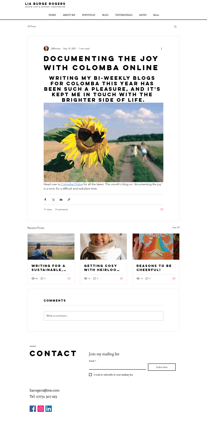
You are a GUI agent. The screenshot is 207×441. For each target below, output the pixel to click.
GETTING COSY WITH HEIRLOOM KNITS (102, 268)
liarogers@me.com (45, 390)
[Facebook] (33, 409)
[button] (175, 26)
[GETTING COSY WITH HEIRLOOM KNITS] (103, 247)
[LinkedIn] (48, 409)
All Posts (31, 26)
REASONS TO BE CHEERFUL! (154, 268)
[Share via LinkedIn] (61, 199)
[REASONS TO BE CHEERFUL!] (156, 247)
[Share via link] (69, 199)
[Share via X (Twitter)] (53, 199)
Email (92, 360)
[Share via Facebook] (45, 199)
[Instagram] (41, 409)
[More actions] (161, 48)
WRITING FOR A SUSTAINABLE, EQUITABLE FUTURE (48, 268)
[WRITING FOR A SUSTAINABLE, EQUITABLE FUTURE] (51, 247)
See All (176, 227)
